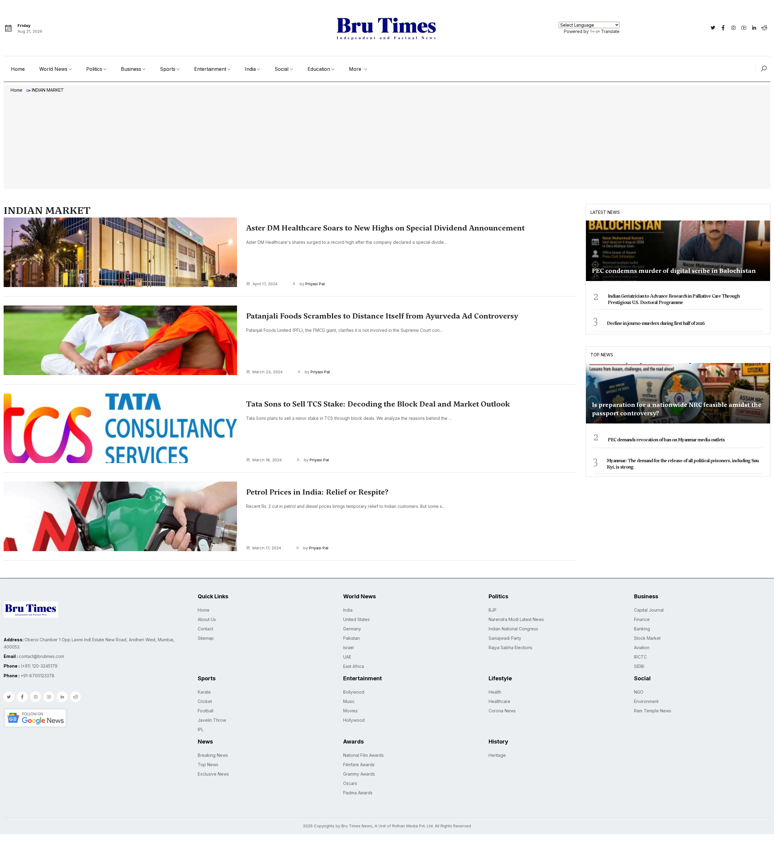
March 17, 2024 (266, 547)
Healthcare (499, 701)
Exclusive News (213, 773)
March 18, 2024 (267, 459)
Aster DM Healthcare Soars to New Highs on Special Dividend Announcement (385, 228)
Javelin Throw (212, 720)
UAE (347, 656)
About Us (207, 619)
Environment (646, 701)
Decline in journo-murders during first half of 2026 (656, 323)
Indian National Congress (513, 628)
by (311, 283)
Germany (352, 628)
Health (495, 692)
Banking (642, 628)
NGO (638, 692)
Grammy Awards (359, 773)
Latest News (605, 212)
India (250, 69)
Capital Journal (649, 610)
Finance (642, 619)
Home (18, 69)
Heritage (497, 755)
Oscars (350, 783)
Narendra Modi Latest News (516, 619)
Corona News (502, 710)
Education (318, 69)
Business (131, 69)
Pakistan (351, 638)
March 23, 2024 (267, 371)
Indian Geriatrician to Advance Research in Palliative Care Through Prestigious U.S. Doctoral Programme (674, 299)
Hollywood (354, 720)
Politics (94, 69)
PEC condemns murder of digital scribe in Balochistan (674, 270)
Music (349, 701)
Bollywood (353, 692)
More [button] (356, 69)
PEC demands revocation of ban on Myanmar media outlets (666, 440)
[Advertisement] (387, 141)
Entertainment (210, 69)
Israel (348, 647)
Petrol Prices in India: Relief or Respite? (317, 492)
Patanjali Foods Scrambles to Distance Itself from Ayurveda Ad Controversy (382, 316)
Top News (601, 354)
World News (53, 69)
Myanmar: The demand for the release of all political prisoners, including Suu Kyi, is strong (683, 464)
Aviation (641, 647)
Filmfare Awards (359, 764)
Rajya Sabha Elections (510, 647)
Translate (610, 31)
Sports (167, 69)
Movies (350, 710)
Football (205, 710)
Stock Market (647, 638)
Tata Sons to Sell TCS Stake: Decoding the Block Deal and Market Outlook (378, 404)
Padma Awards (357, 792)
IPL (200, 729)
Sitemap (206, 638)
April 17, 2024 (265, 283)
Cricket (205, 701)
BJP (492, 610)
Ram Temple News (652, 710)
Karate (204, 692)
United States (356, 619)
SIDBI (639, 666)
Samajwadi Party (505, 638)
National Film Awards (363, 755)
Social (281, 69)
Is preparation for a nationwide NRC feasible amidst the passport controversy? (676, 408)
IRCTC (640, 656)
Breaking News (213, 755)
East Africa (353, 666)
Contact (205, 628)
